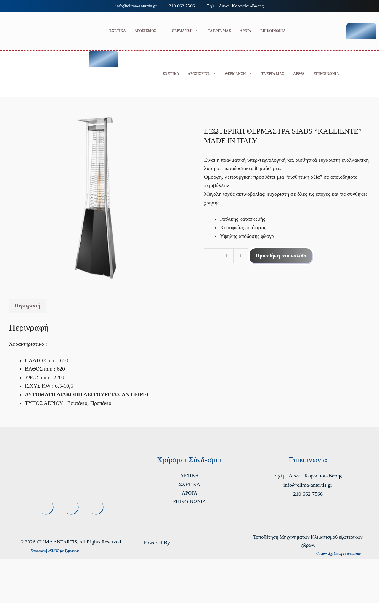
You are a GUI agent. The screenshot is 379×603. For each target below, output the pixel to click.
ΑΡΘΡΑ (245, 31)
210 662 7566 (182, 6)
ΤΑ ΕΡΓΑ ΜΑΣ (219, 31)
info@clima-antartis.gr (136, 6)
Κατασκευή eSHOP (44, 551)
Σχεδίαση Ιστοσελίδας (344, 553)
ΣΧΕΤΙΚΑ (117, 31)
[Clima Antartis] (16, 74)
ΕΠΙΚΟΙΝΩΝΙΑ (273, 31)
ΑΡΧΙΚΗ (189, 475)
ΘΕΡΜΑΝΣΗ (182, 31)
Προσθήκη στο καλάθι (281, 256)
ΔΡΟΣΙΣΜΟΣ (145, 31)
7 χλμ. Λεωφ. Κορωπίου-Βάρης (235, 6)
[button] (58, 74)
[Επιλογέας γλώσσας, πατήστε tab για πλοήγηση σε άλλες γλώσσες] (361, 31)
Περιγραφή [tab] (27, 306)
